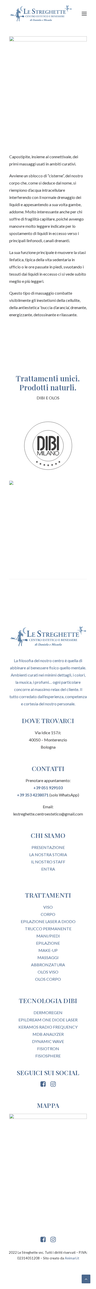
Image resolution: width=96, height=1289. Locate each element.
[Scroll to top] (86, 1278)
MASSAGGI (48, 957)
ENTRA (48, 868)
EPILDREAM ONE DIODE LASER (48, 1019)
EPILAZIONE (48, 943)
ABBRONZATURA (48, 964)
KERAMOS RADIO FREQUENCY (48, 1026)
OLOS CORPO (48, 979)
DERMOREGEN (48, 1012)
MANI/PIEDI (48, 935)
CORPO (48, 914)
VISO (48, 907)
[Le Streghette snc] (40, 14)
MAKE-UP (48, 950)
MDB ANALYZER (48, 1034)
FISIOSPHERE (48, 1055)
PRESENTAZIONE (48, 847)
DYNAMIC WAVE (48, 1041)
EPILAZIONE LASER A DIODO (48, 921)
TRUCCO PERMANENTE (48, 928)
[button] (84, 13)
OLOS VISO (48, 971)
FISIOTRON (48, 1048)
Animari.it (72, 1258)
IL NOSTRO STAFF (48, 861)
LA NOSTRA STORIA (48, 854)
